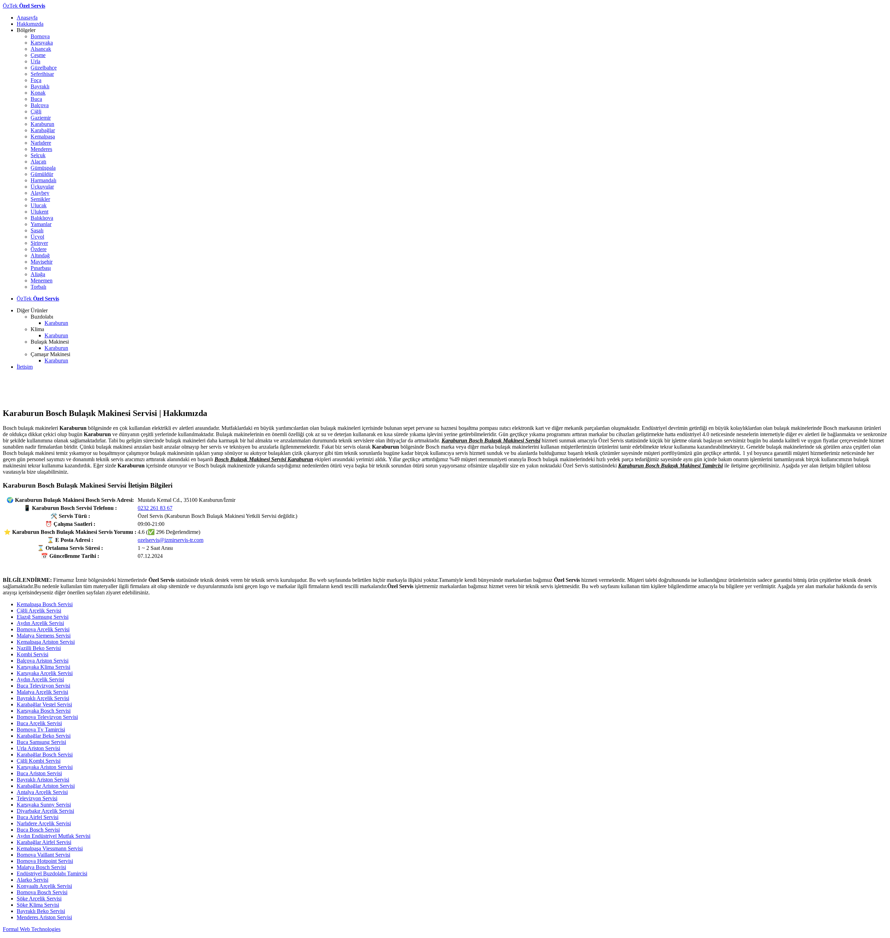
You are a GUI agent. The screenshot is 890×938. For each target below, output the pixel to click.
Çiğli (36, 111)
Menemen (41, 280)
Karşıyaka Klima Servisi (43, 667)
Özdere (39, 249)
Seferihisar (42, 74)
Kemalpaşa (43, 136)
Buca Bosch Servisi (38, 830)
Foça (36, 80)
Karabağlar (43, 130)
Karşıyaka (42, 43)
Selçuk (38, 155)
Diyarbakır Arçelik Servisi (45, 811)
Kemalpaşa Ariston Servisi (46, 642)
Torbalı (38, 287)
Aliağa (38, 274)
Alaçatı (38, 162)
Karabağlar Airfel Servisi (44, 842)
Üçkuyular (42, 187)
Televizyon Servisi (37, 798)
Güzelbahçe (44, 68)
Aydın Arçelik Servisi (40, 623)
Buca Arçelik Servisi (39, 723)
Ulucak (39, 205)
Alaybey (40, 193)
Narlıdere (41, 143)
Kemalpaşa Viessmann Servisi (50, 848)
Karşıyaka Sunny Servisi (44, 805)
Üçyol (37, 237)
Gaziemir (41, 118)
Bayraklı (40, 86)
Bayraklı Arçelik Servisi (43, 698)
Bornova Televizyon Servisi (47, 717)
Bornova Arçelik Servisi (43, 629)
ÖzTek (24, 6)
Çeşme (38, 55)
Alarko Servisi (32, 880)
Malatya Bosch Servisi (41, 867)
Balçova (40, 105)
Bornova (40, 36)
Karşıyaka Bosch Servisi (44, 711)
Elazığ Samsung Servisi (42, 617)
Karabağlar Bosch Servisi (45, 754)
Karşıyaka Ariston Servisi (45, 767)
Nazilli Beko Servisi (39, 648)
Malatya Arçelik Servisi (42, 692)
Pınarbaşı (41, 268)
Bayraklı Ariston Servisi (43, 780)
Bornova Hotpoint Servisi (45, 861)
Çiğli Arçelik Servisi (39, 611)
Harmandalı (43, 180)
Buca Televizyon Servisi (43, 686)
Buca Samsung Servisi (41, 742)
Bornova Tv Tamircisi (41, 729)
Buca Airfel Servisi (37, 817)
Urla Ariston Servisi (38, 748)
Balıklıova (42, 218)
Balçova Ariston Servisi (42, 661)
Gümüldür (42, 174)
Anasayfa (27, 18)
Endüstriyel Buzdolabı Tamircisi (52, 873)
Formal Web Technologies (31, 929)
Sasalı (37, 230)
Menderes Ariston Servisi (44, 917)
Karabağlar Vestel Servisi (44, 704)
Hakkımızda (30, 24)
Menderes (41, 149)
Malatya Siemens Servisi (44, 636)
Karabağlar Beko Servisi (44, 736)
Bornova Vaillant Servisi (43, 855)
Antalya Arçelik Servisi (42, 792)
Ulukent (39, 212)
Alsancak (41, 49)
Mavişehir (41, 262)
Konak (38, 93)
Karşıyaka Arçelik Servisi (45, 673)
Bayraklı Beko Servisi (41, 911)
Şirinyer (39, 243)
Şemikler (40, 199)
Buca (36, 99)
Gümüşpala (43, 168)
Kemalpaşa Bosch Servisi (45, 604)
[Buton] (445, 565)
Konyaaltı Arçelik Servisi (44, 886)
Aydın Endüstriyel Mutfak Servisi (53, 836)
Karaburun (42, 124)
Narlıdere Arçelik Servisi (44, 823)
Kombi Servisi (32, 654)
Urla (35, 61)
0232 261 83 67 (155, 508)
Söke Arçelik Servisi (39, 898)
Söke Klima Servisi (38, 905)
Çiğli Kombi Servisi (38, 761)
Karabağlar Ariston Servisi (46, 786)
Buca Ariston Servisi (39, 773)
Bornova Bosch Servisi (42, 892)
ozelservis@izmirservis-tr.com (170, 540)
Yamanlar (41, 224)
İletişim (25, 367)
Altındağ (40, 255)
